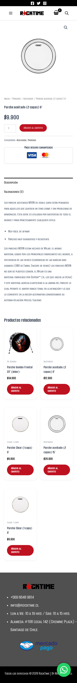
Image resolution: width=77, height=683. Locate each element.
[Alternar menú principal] (10, 13)
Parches (16, 99)
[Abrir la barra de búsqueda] (67, 13)
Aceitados (28, 99)
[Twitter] (38, 3)
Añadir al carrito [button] (16, 389)
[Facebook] (32, 3)
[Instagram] (45, 3)
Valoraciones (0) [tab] (14, 192)
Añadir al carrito (33, 128)
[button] (65, 27)
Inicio (7, 99)
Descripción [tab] (11, 182)
